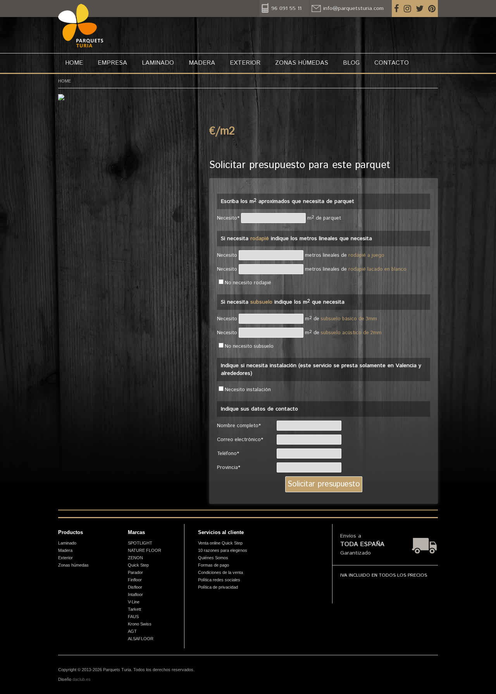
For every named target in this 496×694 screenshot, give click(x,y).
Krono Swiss (140, 624)
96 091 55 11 (286, 8)
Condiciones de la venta (220, 572)
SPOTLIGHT (140, 543)
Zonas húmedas (301, 62)
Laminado (158, 62)
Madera (202, 62)
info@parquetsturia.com (353, 8)
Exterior (245, 62)
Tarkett (134, 609)
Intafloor (135, 594)
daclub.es (81, 679)
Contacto (391, 62)
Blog (351, 62)
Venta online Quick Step (220, 543)
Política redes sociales (219, 579)
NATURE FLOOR (144, 550)
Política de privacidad (218, 587)
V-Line (134, 602)
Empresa (112, 62)
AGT (132, 631)
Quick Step (138, 565)
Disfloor (135, 587)
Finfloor (135, 579)
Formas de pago (213, 565)
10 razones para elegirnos (222, 550)
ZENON (135, 557)
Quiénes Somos (213, 557)
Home (74, 62)
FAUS (133, 616)
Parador (135, 572)
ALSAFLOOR (140, 638)
